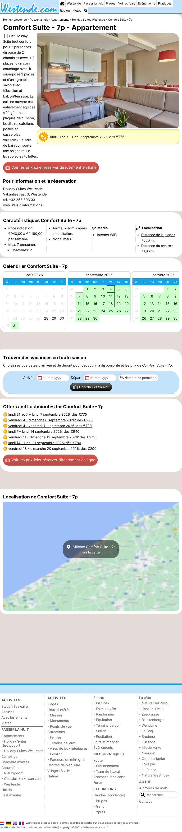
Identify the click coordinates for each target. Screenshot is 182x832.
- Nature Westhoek (154, 775)
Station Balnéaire (14, 706)
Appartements (12, 736)
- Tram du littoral (106, 771)
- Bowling (55, 754)
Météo (77, 10)
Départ (76, 378)
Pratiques (165, 3)
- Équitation (102, 720)
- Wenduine (148, 725)
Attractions (56, 732)
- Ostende (147, 742)
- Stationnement (106, 766)
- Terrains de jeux (61, 743)
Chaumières (10, 768)
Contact (145, 801)
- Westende (10, 784)
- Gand (99, 806)
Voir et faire (126, 3)
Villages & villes (59, 771)
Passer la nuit (93, 3)
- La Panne (147, 770)
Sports (98, 698)
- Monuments (58, 721)
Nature (52, 776)
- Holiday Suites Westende (22, 751)
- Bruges (100, 801)
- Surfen (99, 731)
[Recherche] (85, 10)
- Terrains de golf (107, 725)
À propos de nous (153, 788)
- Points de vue (59, 726)
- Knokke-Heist (151, 709)
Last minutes (11, 795)
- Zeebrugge (149, 714)
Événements (146, 3)
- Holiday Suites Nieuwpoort (14, 743)
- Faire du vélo (104, 709)
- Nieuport (147, 753)
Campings (9, 756)
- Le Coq (146, 731)
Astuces (7, 712)
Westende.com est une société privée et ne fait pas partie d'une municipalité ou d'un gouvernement (83, 822)
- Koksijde (147, 764)
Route (98, 760)
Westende (74, 3)
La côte (145, 698)
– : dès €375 (51, 437)
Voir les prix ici (53, 167)
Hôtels (6, 790)
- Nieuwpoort (12, 773)
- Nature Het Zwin (153, 703)
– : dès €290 (50, 420)
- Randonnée (103, 714)
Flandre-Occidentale (109, 795)
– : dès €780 (50, 426)
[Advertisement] (91, 341)
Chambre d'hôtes (15, 762)
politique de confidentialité (43, 827)
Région (65, 10)
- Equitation (102, 736)
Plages (110, 3)
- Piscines (101, 703)
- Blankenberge (151, 720)
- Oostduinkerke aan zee (21, 778)
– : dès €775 (47, 414)
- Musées (55, 715)
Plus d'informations (27, 205)
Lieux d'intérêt (58, 710)
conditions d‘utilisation (12, 827)
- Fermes (54, 737)
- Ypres (99, 812)
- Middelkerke (150, 747)
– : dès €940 (43, 431)
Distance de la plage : (158, 235)
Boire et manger (105, 742)
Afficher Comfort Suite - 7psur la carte (94, 549)
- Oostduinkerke (152, 759)
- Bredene (147, 736)
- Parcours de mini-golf (65, 760)
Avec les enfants (14, 717)
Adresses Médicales (109, 777)
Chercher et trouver (94, 387)
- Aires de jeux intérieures (67, 748)
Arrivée (29, 378)
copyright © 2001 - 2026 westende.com (83, 827)
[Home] (62, 3)
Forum (98, 783)
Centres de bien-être (63, 765)
